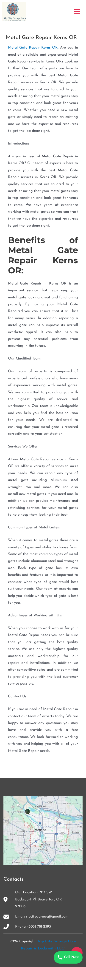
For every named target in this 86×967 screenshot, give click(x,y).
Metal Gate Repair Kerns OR (33, 47)
